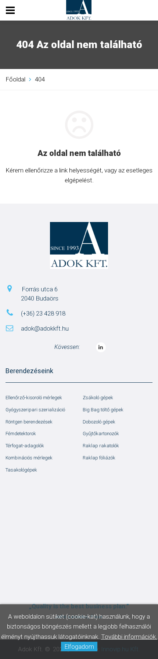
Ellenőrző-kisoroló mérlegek (34, 397)
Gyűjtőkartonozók (101, 433)
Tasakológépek (21, 470)
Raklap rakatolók (101, 445)
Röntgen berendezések (29, 422)
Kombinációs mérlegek (29, 457)
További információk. (129, 636)
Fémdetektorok (21, 433)
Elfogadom (79, 646)
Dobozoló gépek (99, 422)
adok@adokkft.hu (45, 328)
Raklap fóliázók (99, 457)
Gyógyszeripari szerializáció (35, 409)
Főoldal (15, 79)
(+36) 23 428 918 (43, 313)
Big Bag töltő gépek (103, 409)
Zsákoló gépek (98, 397)
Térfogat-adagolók (25, 445)
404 (40, 79)
